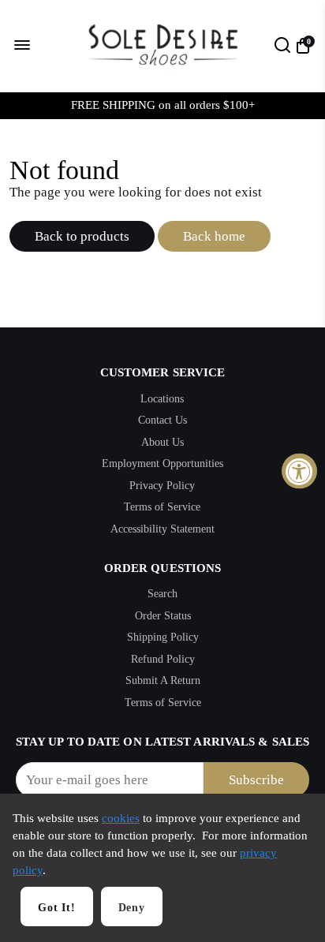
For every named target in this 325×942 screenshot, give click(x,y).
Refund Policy (163, 659)
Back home (214, 236)
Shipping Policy (163, 637)
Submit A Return (162, 680)
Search (162, 594)
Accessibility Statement (162, 529)
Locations (162, 399)
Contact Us (162, 420)
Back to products (82, 236)
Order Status (163, 616)
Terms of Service (162, 507)
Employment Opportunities (162, 463)
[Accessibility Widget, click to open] (299, 471)
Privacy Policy (162, 486)
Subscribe (256, 779)
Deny (131, 908)
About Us (162, 442)
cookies (121, 818)
